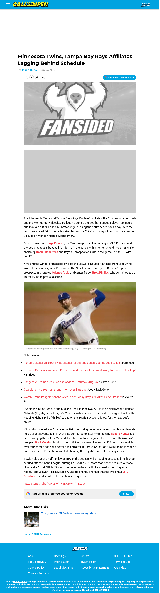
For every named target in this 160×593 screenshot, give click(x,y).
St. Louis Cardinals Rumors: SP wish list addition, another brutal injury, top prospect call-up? (80, 370)
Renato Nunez (120, 433)
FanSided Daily (37, 561)
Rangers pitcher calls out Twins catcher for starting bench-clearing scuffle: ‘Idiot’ (73, 362)
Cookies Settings (38, 573)
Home (27, 534)
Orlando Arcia (60, 272)
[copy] (43, 77)
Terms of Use (122, 561)
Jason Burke (30, 70)
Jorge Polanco (55, 243)
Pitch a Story (62, 561)
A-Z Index (120, 567)
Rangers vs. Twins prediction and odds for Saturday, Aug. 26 (61, 382)
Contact (84, 556)
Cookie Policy (36, 567)
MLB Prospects (42, 534)
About (31, 556)
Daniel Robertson (47, 252)
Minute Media (20, 581)
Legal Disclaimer (64, 567)
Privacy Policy (88, 561)
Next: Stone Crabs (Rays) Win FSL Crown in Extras (55, 483)
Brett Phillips (100, 272)
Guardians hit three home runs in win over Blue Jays (56, 389)
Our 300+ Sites (123, 556)
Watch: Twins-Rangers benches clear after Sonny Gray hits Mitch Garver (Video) (73, 397)
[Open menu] (8, 5)
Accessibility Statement (94, 567)
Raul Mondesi (44, 442)
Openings (60, 556)
